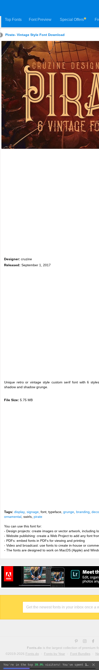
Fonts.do (32, 654)
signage (33, 512)
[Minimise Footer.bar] (93, 664)
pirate (38, 517)
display (19, 512)
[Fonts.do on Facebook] (93, 642)
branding (83, 512)
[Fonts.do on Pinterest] (76, 642)
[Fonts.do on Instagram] (85, 642)
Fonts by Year (54, 654)
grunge (68, 512)
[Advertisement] (49, 202)
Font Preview (40, 19)
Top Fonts (13, 19)
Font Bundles (80, 654)
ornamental (12, 517)
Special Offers (72, 19)
